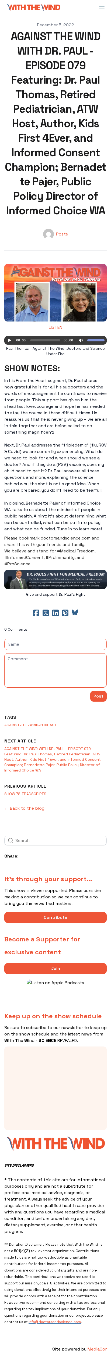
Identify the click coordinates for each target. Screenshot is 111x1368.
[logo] (33, 7)
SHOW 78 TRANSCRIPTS (25, 793)
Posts (62, 234)
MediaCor (97, 1349)
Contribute (55, 917)
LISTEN (55, 327)
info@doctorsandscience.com (55, 1322)
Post (98, 696)
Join (55, 968)
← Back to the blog (24, 808)
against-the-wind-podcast (30, 725)
